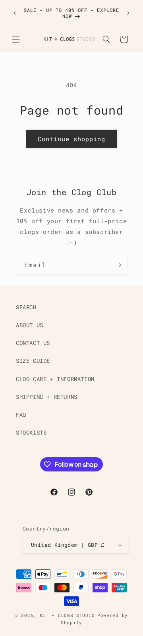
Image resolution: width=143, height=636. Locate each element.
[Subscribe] (118, 265)
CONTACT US (33, 343)
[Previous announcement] (14, 13)
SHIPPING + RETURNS (46, 396)
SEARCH (26, 307)
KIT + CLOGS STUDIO (67, 615)
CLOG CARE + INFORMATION (55, 379)
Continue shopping (71, 139)
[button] (16, 39)
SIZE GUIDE (33, 360)
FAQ (21, 414)
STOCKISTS (31, 432)
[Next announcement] (128, 13)
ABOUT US (29, 325)
